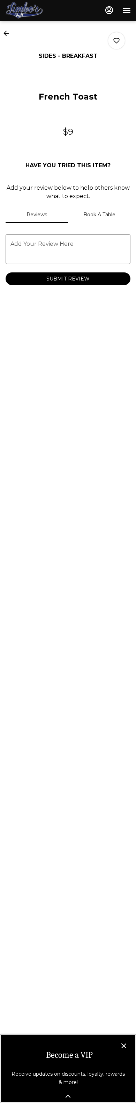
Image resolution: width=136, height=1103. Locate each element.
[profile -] (109, 10)
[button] (8, 33)
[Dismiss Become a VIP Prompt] (123, 1045)
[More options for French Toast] (116, 40)
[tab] (37, 214)
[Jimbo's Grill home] (36, 10)
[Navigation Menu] (126, 10)
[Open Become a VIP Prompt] (68, 1096)
